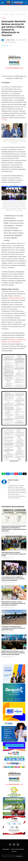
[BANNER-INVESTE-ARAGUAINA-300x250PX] (14, 69)
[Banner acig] (14, 741)
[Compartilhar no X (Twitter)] (7, 45)
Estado (3, 18)
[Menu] (2, 2)
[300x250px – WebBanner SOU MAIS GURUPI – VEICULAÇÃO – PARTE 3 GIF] (14, 767)
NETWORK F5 (19, 856)
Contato (14, 851)
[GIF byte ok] (14, 834)
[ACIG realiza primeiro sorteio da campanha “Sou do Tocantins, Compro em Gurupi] (14, 543)
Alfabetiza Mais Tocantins (17, 298)
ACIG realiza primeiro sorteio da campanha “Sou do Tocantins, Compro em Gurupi (13, 554)
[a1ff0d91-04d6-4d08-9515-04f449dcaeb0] (14, 682)
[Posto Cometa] (14, 796)
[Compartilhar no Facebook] (5, 45)
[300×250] (14, 720)
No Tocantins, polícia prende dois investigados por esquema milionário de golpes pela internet (13, 628)
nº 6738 (4, 120)
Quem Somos (5, 849)
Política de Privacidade (17, 849)
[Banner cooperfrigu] (14, 815)
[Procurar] (26, 2)
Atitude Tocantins (11, 39)
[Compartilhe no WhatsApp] (2, 45)
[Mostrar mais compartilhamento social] (10, 45)
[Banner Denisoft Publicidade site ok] (14, 701)
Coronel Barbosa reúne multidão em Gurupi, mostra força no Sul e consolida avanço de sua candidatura (13, 578)
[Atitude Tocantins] (15, 2)
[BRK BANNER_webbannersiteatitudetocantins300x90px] (14, 748)
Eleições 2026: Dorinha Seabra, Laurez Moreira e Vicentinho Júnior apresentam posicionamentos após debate (13, 652)
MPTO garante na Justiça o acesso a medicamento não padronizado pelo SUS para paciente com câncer (13, 603)
